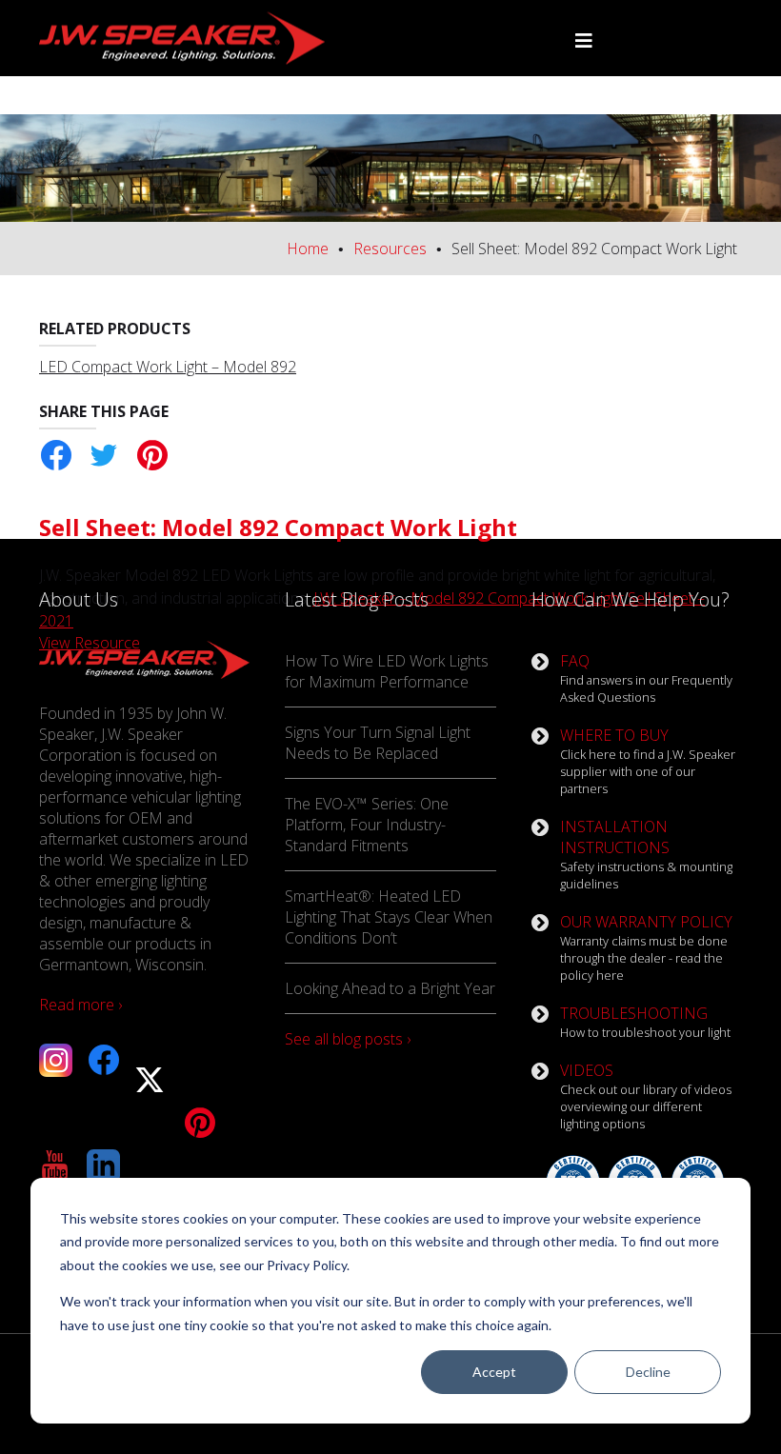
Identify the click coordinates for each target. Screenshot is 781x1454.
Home (308, 248)
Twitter (103, 455)
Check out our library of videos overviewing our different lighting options (645, 1096)
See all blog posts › (348, 1038)
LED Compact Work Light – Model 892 (167, 366)
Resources (390, 248)
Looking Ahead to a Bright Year (390, 988)
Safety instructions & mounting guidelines (646, 854)
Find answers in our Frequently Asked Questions (646, 678)
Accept (494, 1372)
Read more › (80, 1004)
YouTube (55, 1166)
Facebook (55, 455)
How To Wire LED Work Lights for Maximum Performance (387, 671)
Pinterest (151, 455)
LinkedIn (103, 1166)
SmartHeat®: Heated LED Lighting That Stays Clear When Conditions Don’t (388, 917)
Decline (648, 1372)
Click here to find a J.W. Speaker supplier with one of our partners (647, 761)
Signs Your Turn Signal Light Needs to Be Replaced (378, 743)
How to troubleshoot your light (645, 1022)
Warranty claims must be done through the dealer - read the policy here (646, 947)
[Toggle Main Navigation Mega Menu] (583, 41)
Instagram (55, 1060)
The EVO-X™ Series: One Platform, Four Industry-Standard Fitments (367, 824)
